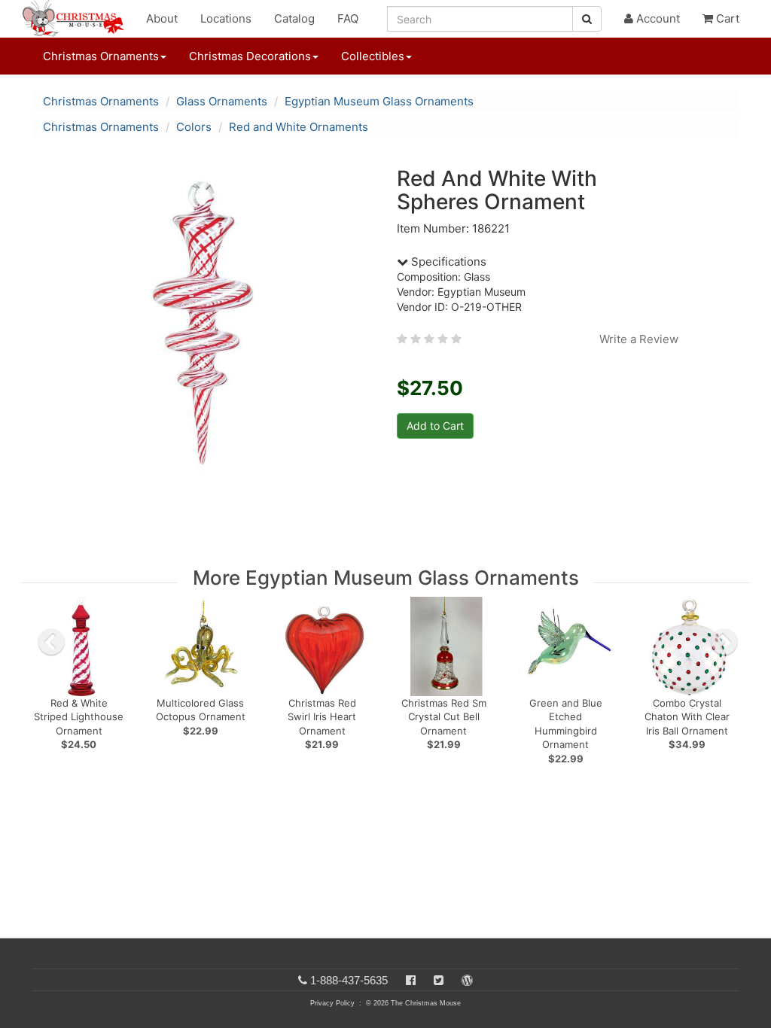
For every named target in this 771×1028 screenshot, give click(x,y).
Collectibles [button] (372, 56)
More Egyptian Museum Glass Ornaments (386, 577)
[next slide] (724, 642)
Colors (194, 127)
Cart (726, 18)
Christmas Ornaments (101, 101)
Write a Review (638, 339)
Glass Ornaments (221, 101)
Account (656, 18)
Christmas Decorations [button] (250, 56)
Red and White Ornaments (298, 127)
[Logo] (77, 19)
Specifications (447, 261)
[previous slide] (51, 642)
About (162, 18)
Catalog (294, 18)
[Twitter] (438, 980)
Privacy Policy (332, 1003)
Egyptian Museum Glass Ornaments (379, 101)
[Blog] (467, 980)
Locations (225, 18)
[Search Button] (587, 19)
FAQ (347, 18)
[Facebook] (411, 980)
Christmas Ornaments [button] (101, 56)
